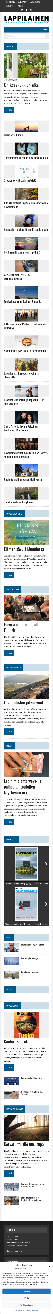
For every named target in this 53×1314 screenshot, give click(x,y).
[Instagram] (31, 9)
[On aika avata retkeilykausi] (26, 498)
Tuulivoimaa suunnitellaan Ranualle (22, 301)
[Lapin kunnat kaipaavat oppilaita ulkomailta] (26, 369)
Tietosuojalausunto (31, 1311)
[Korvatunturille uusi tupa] (26, 1138)
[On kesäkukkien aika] (26, 76)
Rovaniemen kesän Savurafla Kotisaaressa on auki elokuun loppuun (26, 455)
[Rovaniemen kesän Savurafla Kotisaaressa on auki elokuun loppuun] (26, 448)
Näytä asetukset (26, 1305)
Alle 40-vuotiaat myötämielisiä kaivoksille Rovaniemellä (26, 205)
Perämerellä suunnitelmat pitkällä (22, 252)
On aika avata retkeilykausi (18, 502)
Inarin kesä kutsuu (13, 135)
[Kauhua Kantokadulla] (26, 1036)
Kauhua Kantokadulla (20, 1041)
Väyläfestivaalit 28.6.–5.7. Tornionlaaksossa (18, 277)
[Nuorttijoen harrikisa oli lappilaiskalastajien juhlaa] (11, 1203)
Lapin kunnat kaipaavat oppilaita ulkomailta (21, 375)
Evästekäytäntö (19, 1311)
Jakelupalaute (35, 2)
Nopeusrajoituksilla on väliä (31, 1078)
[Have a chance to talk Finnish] (26, 619)
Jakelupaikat (22, 2)
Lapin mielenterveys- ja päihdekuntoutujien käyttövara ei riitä (22, 787)
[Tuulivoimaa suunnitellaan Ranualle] (26, 297)
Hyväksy (26, 1291)
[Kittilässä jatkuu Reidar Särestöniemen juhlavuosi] (26, 319)
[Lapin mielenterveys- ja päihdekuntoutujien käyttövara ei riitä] (26, 775)
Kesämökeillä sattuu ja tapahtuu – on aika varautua (24, 402)
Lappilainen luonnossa (14, 1109)
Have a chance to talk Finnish (21, 627)
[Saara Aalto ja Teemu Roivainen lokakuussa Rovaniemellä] (26, 422)
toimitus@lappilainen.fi (17, 1245)
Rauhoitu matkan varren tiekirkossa (23, 479)
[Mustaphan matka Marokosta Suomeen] (11, 1097)
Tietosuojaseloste (14, 1251)
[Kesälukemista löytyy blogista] (11, 950)
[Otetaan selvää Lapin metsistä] (26, 176)
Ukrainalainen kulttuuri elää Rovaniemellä (26, 157)
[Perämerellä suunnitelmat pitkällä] (26, 248)
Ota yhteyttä (10, 2)
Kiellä (26, 1298)
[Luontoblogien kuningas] (11, 963)
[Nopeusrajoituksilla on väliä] (11, 1083)
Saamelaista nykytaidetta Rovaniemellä (25, 350)
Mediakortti (10, 6)
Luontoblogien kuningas (30, 958)
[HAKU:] (26, 35)
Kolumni (9, 746)
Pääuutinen (10, 46)
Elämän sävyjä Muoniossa (24, 549)
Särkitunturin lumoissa (30, 971)
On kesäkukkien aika (21, 84)
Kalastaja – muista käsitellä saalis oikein (26, 229)
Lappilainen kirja (12, 1005)
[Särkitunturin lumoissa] (11, 977)
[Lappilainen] (26, 19)
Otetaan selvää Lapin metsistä (20, 180)
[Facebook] (26, 9)
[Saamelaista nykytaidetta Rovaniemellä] (26, 346)
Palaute (20, 6)
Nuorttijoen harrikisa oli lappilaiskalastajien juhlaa (31, 1199)
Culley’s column (12, 589)
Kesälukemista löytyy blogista (32, 944)
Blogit (8, 937)
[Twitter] (22, 9)
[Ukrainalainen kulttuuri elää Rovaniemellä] (26, 153)
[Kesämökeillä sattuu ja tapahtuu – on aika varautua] (26, 395)
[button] (49, 1266)
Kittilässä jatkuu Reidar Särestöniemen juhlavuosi (25, 326)
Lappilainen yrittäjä (13, 667)
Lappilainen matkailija (14, 513)
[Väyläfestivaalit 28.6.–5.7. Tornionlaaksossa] (26, 270)
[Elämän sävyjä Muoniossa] (26, 543)
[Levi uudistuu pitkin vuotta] (26, 697)
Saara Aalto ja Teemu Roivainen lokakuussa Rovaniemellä (21, 428)
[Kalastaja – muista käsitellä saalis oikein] (26, 225)
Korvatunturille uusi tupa (24, 1144)
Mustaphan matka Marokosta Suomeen (32, 1093)
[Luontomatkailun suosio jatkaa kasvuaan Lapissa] (11, 1189)
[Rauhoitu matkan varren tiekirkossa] (26, 475)
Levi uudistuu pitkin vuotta (25, 702)
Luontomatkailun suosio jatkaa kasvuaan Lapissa (32, 1185)
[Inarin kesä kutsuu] (26, 130)
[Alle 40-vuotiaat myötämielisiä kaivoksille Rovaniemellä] (26, 198)
